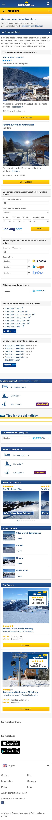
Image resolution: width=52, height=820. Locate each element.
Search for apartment (14, 311)
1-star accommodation (15, 357)
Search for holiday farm (15, 321)
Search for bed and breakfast (18, 314)
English (11, 766)
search (40, 228)
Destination (8, 257)
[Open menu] (4, 4)
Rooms (26, 217)
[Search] (48, 4)
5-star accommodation (15, 346)
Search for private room (16, 324)
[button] (12, 229)
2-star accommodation (15, 354)
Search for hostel (13, 326)
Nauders (13, 11)
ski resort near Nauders (32, 26)
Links (29, 775)
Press (4, 787)
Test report (17, 107)
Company (31, 781)
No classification (12, 360)
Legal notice (7, 781)
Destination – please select (14, 208)
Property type (38, 217)
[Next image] (47, 504)
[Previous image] (4, 504)
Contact (5, 775)
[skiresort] (26, 4)
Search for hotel (12, 308)
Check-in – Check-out (12, 199)
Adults (5, 217)
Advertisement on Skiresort (14, 793)
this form (45, 381)
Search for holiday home (16, 318)
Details (15, 171)
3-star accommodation (15, 351)
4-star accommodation (15, 348)
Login (29, 787)
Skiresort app (8, 736)
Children (16, 217)
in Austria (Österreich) (25, 631)
